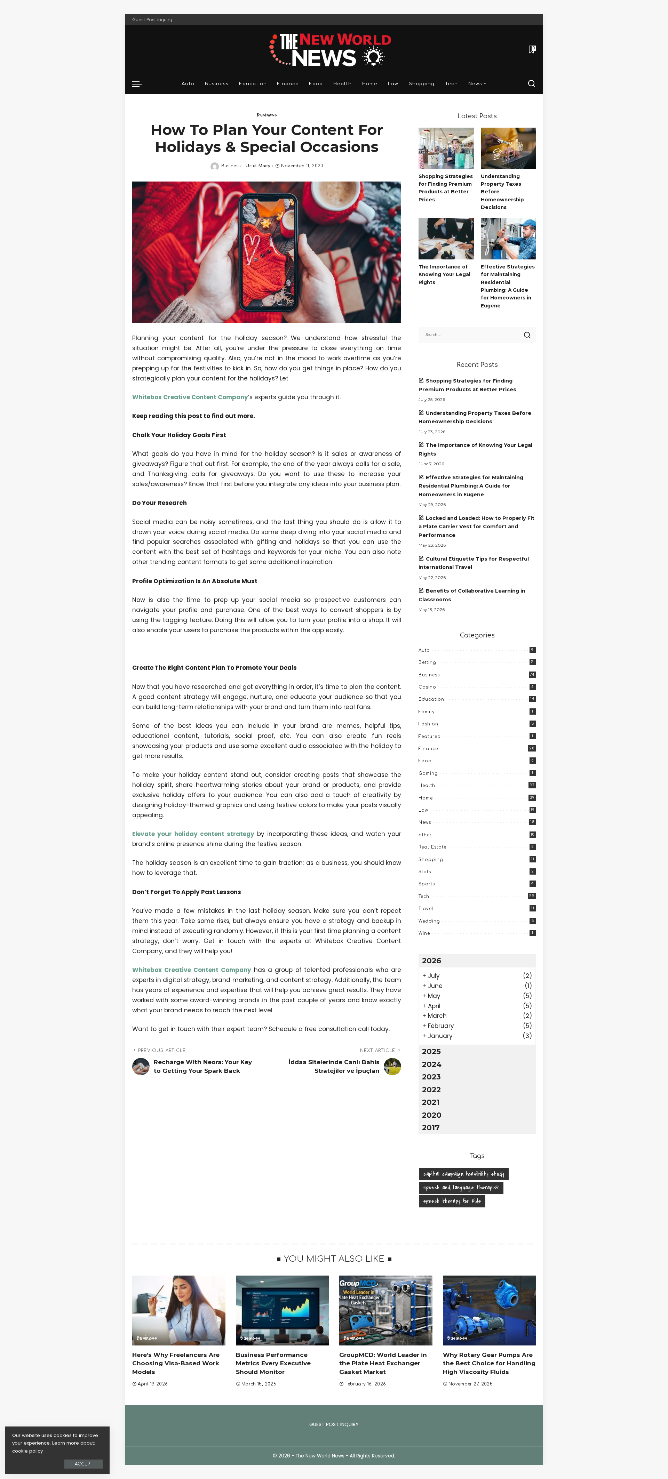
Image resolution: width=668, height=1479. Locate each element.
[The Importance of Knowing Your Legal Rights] (446, 238)
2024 (432, 1064)
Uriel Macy (258, 165)
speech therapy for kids (452, 1201)
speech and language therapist (461, 1187)
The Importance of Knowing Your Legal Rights (444, 274)
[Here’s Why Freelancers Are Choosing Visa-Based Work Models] (178, 1310)
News (425, 822)
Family (427, 711)
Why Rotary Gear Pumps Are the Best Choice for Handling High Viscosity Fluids (489, 1363)
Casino (427, 687)
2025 (431, 1051)
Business (266, 115)
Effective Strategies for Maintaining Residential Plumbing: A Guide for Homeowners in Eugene (471, 486)
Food (425, 760)
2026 (431, 960)
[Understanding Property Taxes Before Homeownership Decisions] (508, 148)
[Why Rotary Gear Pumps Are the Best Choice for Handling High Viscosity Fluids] (489, 1310)
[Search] (531, 83)
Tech (424, 896)
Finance (428, 748)
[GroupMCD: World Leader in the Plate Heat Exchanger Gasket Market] (385, 1310)
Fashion (428, 724)
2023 (431, 1076)
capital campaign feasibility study (463, 1174)
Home (426, 798)
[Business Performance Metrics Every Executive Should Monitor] (282, 1310)
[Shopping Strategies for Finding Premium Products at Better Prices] (446, 148)
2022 (431, 1089)
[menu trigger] (140, 83)
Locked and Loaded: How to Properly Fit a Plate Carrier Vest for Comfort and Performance (476, 526)
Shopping (431, 859)
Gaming (428, 773)
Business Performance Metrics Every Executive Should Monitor (273, 1363)
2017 (431, 1127)
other (425, 835)
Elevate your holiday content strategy (193, 834)
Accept (83, 1464)
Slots (425, 871)
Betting (427, 662)
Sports (427, 884)
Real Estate (432, 847)
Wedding (429, 921)
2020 (432, 1114)
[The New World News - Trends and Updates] (334, 49)
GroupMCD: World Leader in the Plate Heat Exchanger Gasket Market (383, 1363)
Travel (426, 908)
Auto (424, 650)
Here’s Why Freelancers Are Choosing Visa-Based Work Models (176, 1363)
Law (423, 810)
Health (427, 785)
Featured (430, 736)
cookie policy (27, 1451)
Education (431, 699)
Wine (424, 933)
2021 (430, 1102)
